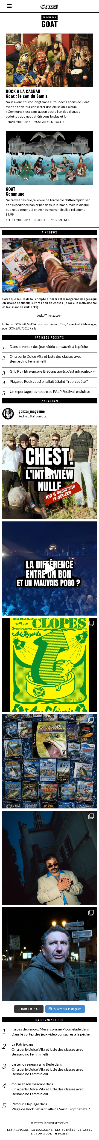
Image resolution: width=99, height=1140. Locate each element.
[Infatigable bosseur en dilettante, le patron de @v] (49, 954)
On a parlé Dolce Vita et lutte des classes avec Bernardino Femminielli (46, 358)
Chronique (42, 220)
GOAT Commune (15, 191)
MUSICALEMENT (44, 122)
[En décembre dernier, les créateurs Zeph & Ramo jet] (49, 761)
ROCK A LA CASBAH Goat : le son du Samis (27, 93)
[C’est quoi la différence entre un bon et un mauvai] (49, 568)
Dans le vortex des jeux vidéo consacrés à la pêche (49, 346)
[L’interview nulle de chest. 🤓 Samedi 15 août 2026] (49, 472)
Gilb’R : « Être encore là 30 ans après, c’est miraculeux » (52, 371)
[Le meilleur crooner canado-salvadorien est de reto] (49, 858)
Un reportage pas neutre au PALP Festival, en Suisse (50, 391)
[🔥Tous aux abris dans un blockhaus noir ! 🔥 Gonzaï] (49, 665)
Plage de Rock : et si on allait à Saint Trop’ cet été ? (49, 381)
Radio (59, 122)
